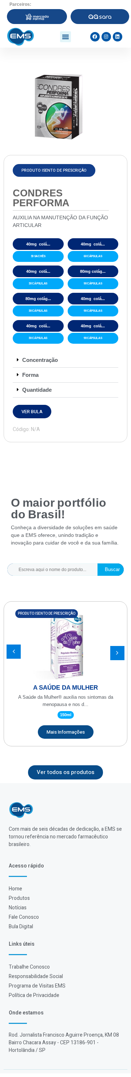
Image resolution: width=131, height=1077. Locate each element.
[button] (65, 36)
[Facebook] (95, 36)
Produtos (19, 898)
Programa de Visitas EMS (37, 986)
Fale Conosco (24, 917)
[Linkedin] (117, 36)
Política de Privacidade (34, 995)
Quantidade (37, 390)
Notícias (18, 908)
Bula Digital (21, 926)
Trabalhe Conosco (29, 967)
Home (15, 889)
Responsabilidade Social (36, 976)
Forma (30, 375)
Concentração (40, 360)
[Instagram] (106, 36)
